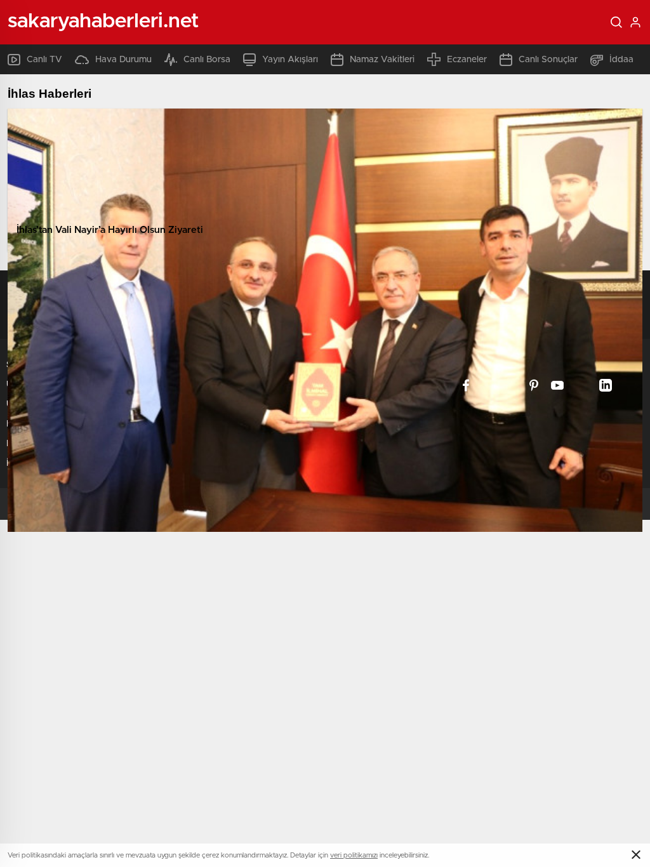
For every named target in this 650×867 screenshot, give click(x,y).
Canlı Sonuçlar (548, 59)
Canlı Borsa (206, 59)
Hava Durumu (123, 59)
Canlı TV (44, 59)
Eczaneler (467, 59)
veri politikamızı (354, 855)
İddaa (621, 59)
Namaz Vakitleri (382, 59)
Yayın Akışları (290, 59)
